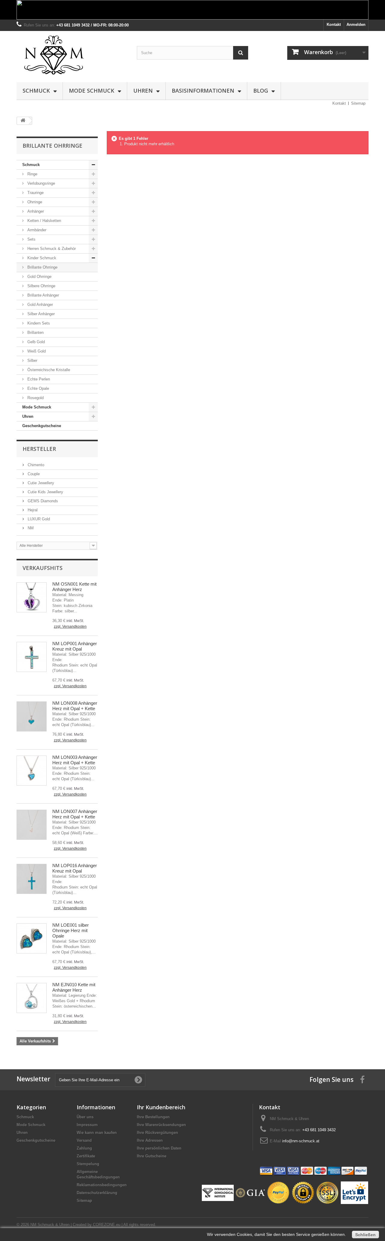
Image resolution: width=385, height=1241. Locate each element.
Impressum (87, 1124)
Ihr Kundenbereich (161, 1107)
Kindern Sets (38, 323)
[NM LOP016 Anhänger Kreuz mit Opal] (32, 879)
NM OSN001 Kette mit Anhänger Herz (74, 586)
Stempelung (88, 1164)
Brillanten (35, 332)
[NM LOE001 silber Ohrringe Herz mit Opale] (32, 938)
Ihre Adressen (150, 1140)
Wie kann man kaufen (97, 1132)
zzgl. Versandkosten (70, 626)
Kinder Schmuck (41, 258)
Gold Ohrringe (38, 276)
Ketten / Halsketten (43, 220)
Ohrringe (34, 202)
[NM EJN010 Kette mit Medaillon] (32, 998)
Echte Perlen (38, 379)
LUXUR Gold (38, 519)
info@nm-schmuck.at (300, 1141)
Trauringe (35, 192)
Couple (33, 474)
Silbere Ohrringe (40, 286)
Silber (31, 360)
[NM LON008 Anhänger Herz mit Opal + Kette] (32, 716)
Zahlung (84, 1148)
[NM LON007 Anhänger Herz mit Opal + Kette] (32, 825)
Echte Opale (37, 388)
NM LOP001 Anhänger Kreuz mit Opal (74, 646)
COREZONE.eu (106, 1224)
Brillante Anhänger (42, 295)
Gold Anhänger (39, 304)
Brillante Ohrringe (41, 267)
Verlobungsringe (40, 183)
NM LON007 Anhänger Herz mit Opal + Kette (74, 814)
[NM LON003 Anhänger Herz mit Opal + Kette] (32, 771)
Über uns (85, 1117)
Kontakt (334, 24)
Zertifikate (86, 1156)
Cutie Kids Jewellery (44, 492)
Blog (260, 90)
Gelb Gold (35, 342)
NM (30, 528)
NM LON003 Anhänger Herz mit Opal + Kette (74, 760)
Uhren (143, 90)
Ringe (31, 174)
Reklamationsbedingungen (102, 1185)
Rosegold (35, 398)
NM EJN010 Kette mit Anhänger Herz (73, 987)
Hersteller (39, 448)
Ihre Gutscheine (151, 1156)
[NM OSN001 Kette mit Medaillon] (32, 597)
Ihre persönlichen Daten (159, 1148)
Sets (30, 239)
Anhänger (35, 211)
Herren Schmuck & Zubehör (51, 248)
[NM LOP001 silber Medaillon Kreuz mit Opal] (32, 657)
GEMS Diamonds (42, 501)
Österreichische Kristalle (48, 370)
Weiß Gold (36, 351)
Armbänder (36, 230)
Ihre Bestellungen (153, 1117)
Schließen (365, 1234)
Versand (84, 1140)
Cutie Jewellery (40, 483)
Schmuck (36, 90)
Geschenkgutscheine (41, 425)
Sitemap (358, 103)
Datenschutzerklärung (97, 1192)
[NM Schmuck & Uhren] (72, 55)
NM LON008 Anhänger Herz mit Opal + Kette (74, 706)
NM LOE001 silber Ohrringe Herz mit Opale (70, 930)
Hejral (32, 510)
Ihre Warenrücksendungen (161, 1124)
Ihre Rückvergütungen (157, 1132)
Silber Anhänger (40, 314)
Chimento (35, 465)
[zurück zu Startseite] (23, 121)
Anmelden (355, 24)
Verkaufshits (43, 567)
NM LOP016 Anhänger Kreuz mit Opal (74, 868)
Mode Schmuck (91, 90)
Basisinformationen (203, 90)
